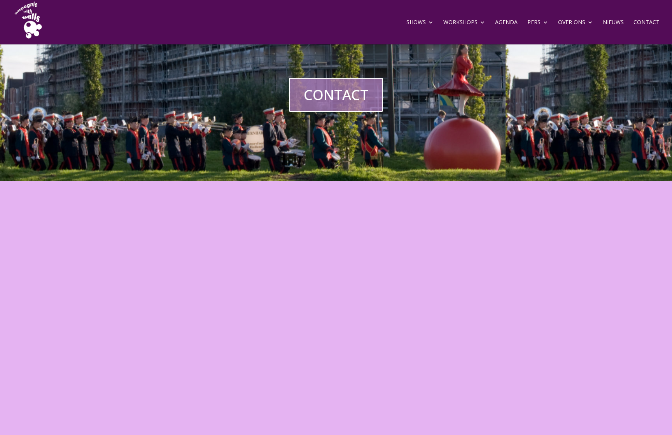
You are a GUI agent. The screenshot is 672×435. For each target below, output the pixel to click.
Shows (416, 22)
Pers (534, 22)
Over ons (571, 22)
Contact (647, 22)
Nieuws (613, 22)
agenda (506, 22)
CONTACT (336, 94)
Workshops (460, 22)
